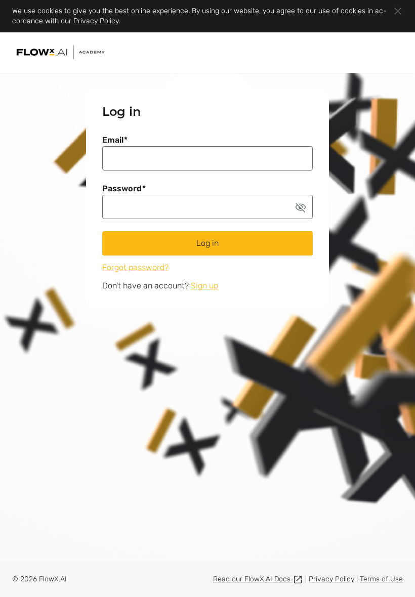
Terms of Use (381, 579)
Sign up (204, 285)
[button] (300, 207)
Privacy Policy (95, 21)
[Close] (398, 11)
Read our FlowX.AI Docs (253, 579)
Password (124, 188)
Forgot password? (135, 267)
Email (115, 140)
